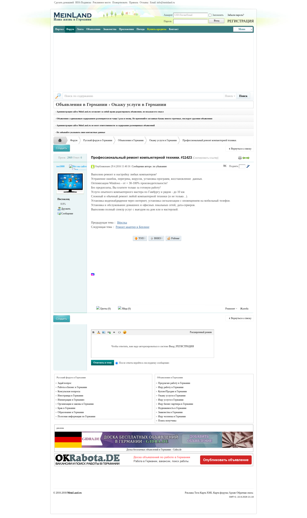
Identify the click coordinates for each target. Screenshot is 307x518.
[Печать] (240, 157)
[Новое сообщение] (61, 148)
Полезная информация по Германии (76, 416)
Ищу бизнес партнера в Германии (175, 403)
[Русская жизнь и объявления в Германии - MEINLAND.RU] (74, 20)
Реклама (189, 492)
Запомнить (217, 15)
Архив (232, 492)
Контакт (174, 29)
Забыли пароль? (235, 15)
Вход (171, 346)
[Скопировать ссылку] (205, 157)
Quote (114, 332)
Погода (141, 29)
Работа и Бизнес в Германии (72, 387)
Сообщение (67, 213)
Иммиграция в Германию (71, 399)
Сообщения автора (141, 166)
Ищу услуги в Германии (170, 399)
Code (119, 332)
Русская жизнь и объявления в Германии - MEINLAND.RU (61, 141)
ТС (225, 166)
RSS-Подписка (83, 2)
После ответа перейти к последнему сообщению (144, 362)
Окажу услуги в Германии (163, 140)
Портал (59, 29)
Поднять (233, 166)
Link (109, 332)
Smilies (125, 332)
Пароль (167, 21)
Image (104, 332)
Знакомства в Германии (170, 412)
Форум (70, 29)
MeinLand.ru (74, 492)
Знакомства (109, 29)
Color (98, 332)
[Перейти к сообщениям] (248, 166)
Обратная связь (245, 492)
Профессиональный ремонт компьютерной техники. (210, 140)
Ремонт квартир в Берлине (132, 227)
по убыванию (160, 166)
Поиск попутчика (167, 420)
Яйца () (126, 308)
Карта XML (206, 492)
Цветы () (105, 308)
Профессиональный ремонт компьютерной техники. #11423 (141, 157)
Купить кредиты (156, 29)
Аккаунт (168, 15)
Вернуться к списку (241, 148)
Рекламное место (102, 2)
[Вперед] (248, 157)
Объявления (93, 29)
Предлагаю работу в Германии (174, 383)
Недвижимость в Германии (172, 408)
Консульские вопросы (69, 391)
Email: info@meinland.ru (162, 2)
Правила (133, 2)
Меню (241, 29)
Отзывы (144, 2)
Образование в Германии (71, 412)
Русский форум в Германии (97, 140)
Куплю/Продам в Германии (172, 391)
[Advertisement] (153, 62)
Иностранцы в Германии (70, 395)
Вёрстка (122, 222)
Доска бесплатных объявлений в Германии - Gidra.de (153, 449)
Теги (196, 492)
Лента (80, 29)
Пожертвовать (119, 2)
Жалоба (244, 308)
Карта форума (220, 492)
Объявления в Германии (130, 140)
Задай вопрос (64, 383)
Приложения (126, 29)
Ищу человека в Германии (172, 416)
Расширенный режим (201, 332)
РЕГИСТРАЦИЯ (240, 21)
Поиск (229, 96)
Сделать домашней (64, 2)
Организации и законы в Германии (76, 403)
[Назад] (244, 157)
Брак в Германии (66, 408)
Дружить (65, 208)
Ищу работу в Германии (170, 387)
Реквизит (230, 308)
